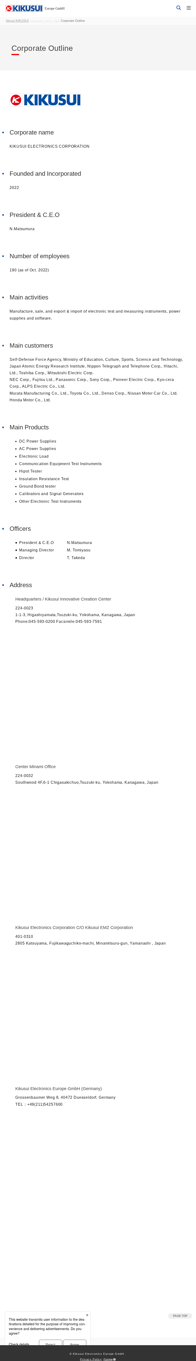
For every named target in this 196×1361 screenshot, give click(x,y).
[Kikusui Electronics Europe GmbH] (23, 8)
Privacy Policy (91, 1359)
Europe (108, 1359)
